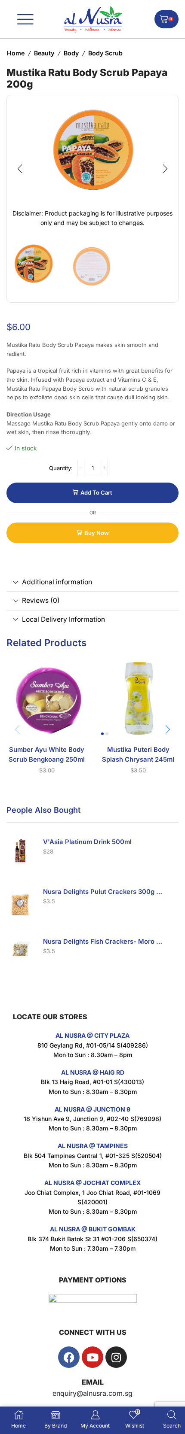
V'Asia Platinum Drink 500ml (87, 842)
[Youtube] (92, 1357)
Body (71, 53)
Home (16, 53)
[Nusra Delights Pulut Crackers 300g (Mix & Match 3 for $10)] (20, 901)
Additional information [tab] (57, 582)
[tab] (92, 582)
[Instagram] (116, 1357)
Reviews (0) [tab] (41, 600)
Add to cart (96, 492)
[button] (20, 168)
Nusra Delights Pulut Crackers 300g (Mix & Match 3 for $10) (103, 892)
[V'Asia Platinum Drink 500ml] (20, 852)
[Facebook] (69, 1357)
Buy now (96, 532)
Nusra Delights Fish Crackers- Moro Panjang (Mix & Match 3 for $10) (103, 941)
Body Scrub (105, 53)
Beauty (44, 53)
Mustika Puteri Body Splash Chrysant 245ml (138, 754)
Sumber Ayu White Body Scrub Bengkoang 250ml (47, 754)
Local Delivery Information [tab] (63, 619)
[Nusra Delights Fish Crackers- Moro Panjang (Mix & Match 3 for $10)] (20, 951)
